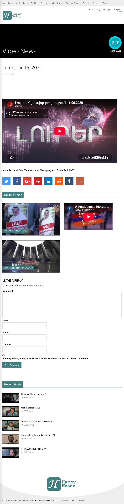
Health (52, 3)
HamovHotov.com (26, 500)
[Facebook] (17, 181)
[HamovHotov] (12, 19)
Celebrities (24, 3)
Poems (60, 3)
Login (108, 10)
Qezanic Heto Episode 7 (33, 394)
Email (5, 332)
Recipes (86, 3)
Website (6, 344)
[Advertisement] (62, 89)
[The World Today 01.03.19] (31, 234)
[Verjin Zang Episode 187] (10, 457)
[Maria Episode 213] (10, 416)
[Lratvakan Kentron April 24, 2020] (31, 271)
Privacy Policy (78, 500)
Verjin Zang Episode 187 (33, 448)
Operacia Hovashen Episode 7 (36, 421)
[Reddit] (59, 181)
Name (5, 320)
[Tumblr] (69, 181)
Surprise (96, 3)
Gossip (44, 3)
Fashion (34, 3)
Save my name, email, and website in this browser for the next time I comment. (45, 358)
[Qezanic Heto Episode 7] (10, 402)
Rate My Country (73, 3)
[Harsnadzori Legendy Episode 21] (10, 443)
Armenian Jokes (9, 3)
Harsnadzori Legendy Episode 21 (38, 435)
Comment (7, 291)
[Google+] (27, 181)
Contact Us (66, 500)
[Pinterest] (38, 181)
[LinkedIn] (48, 181)
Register (118, 10)
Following (96, 10)
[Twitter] (6, 181)
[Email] (80, 181)
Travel (105, 3)
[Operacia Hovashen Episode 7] (10, 429)
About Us (55, 500)
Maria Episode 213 (30, 407)
